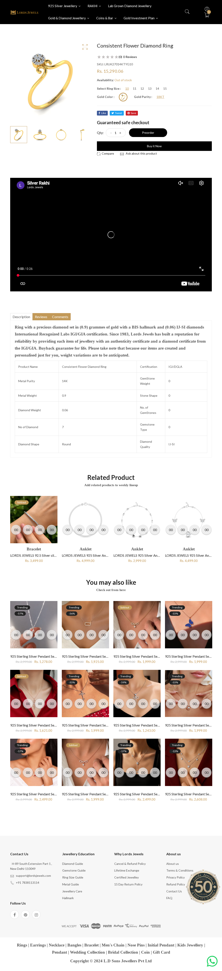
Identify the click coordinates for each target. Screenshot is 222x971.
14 (157, 88)
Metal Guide (70, 884)
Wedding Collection (87, 952)
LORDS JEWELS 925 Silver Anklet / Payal (92, 555)
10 (127, 88)
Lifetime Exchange (126, 870)
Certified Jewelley (126, 877)
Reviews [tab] (41, 317)
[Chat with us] (212, 961)
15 (165, 88)
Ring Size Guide (72, 877)
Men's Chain (113, 945)
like (103, 113)
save (133, 113)
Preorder (148, 132)
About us (172, 863)
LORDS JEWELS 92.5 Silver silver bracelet (41, 555)
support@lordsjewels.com (33, 875)
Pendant (59, 952)
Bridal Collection (123, 952)
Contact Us (174, 891)
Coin (145, 952)
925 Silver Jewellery (63, 6)
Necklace (56, 945)
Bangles (74, 945)
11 (134, 88)
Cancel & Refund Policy (130, 863)
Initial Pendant (161, 945)
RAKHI (93, 6)
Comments (60, 317)
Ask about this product (141, 153)
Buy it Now (154, 146)
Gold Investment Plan (139, 18)
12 (142, 88)
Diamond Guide (72, 863)
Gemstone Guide (74, 870)
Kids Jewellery (190, 945)
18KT (160, 96)
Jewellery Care (72, 891)
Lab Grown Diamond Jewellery (130, 6)
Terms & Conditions (179, 870)
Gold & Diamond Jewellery (67, 18)
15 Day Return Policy (128, 884)
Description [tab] (21, 317)
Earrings (38, 945)
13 (150, 88)
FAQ (169, 898)
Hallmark (68, 898)
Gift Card (161, 952)
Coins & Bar (105, 18)
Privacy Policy (175, 877)
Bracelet (91, 945)
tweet (118, 113)
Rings (22, 945)
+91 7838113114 (27, 882)
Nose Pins (136, 945)
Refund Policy (175, 884)
